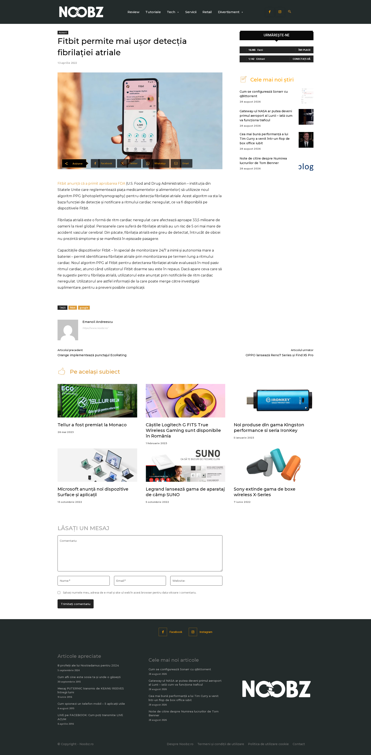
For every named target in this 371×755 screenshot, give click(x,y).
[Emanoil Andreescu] (68, 330)
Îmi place (304, 49)
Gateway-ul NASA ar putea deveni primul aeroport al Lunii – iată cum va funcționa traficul (266, 115)
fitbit (72, 307)
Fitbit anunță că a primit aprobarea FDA (91, 183)
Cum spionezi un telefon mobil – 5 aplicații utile (91, 703)
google (84, 307)
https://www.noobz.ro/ (95, 328)
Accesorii (63, 32)
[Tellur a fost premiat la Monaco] (97, 400)
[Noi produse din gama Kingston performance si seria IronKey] (273, 400)
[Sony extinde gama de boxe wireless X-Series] (273, 465)
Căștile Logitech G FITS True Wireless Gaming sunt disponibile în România (183, 430)
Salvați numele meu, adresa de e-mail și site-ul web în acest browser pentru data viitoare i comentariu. (129, 592)
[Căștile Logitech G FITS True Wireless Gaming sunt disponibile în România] (185, 400)
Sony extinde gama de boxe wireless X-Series (264, 491)
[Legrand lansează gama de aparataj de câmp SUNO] (185, 465)
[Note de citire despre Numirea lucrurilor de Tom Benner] (306, 162)
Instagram (206, 632)
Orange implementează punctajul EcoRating (92, 355)
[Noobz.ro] (81, 12)
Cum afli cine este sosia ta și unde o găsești (89, 677)
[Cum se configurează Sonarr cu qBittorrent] (306, 96)
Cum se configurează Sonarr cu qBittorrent (180, 669)
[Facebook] (270, 12)
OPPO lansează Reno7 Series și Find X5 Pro (279, 355)
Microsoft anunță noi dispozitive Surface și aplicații (93, 491)
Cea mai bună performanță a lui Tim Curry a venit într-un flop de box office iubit (265, 138)
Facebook (176, 632)
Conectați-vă (301, 58)
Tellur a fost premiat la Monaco (92, 424)
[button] (289, 12)
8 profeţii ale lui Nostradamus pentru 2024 (88, 665)
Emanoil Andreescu (97, 322)
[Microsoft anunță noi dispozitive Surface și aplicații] (97, 465)
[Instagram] (280, 12)
